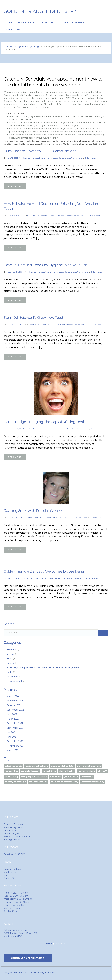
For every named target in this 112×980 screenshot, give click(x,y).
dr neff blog (11, 776)
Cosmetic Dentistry (13, 824)
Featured (11, 649)
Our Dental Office (74, 22)
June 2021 (12, 737)
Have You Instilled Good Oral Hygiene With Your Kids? (46, 265)
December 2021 (15, 723)
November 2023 (15, 700)
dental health (66, 771)
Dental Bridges (11, 833)
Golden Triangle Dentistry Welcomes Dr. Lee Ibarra (44, 571)
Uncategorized (14, 681)
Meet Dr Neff (10, 872)
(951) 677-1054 (60, 943)
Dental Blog (11, 771)
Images (10, 654)
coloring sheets (13, 766)
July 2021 (11, 732)
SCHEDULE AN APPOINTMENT (27, 958)
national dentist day (93, 781)
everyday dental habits (34, 776)
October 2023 (14, 705)
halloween (87, 776)
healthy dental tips (15, 781)
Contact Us (13, 29)
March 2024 (13, 696)
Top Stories (12, 676)
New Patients (26, 22)
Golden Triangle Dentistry (40, 11)
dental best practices (89, 766)
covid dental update (62, 766)
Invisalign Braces (12, 839)
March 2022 (13, 718)
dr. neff (102, 771)
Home (9, 22)
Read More (14, 186)
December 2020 (15, 741)
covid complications (36, 766)
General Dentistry (12, 869)
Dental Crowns (11, 830)
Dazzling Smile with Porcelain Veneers (34, 510)
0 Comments (90, 158)
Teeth (9, 672)
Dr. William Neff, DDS (14, 854)
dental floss (49, 771)
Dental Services (48, 22)
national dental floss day (64, 781)
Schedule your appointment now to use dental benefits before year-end (52, 158)
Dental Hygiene (86, 771)
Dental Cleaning (30, 771)
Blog (94, 22)
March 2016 (12, 750)
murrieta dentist (38, 781)
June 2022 (12, 714)
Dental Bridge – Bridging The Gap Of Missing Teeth (44, 422)
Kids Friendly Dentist (14, 827)
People (10, 663)
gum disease (71, 776)
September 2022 (15, 709)
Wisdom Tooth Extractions (17, 836)
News (9, 658)
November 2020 (15, 746)
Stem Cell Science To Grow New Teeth (34, 317)
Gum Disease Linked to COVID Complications (40, 151)
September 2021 (15, 727)
